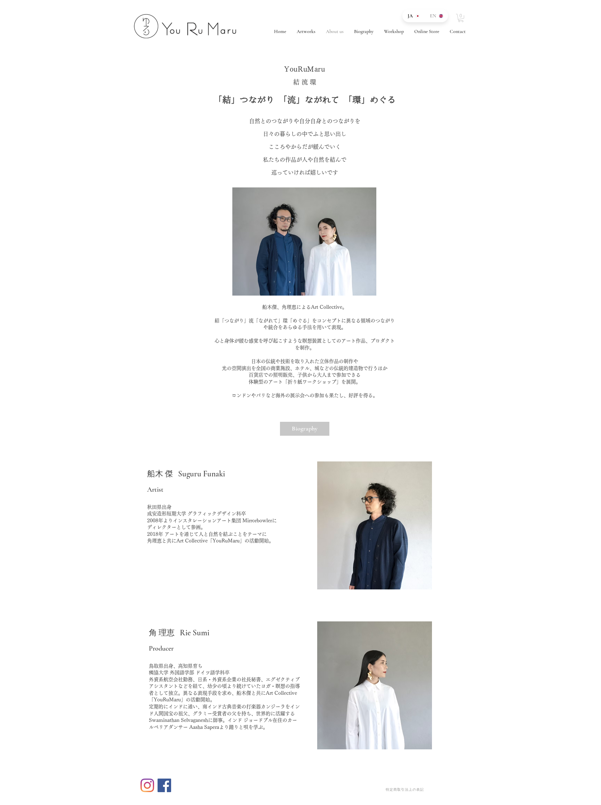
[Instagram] (147, 785)
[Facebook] (164, 785)
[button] (461, 18)
